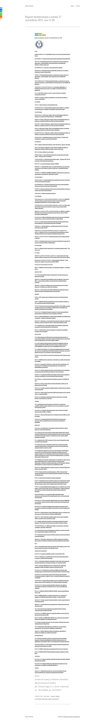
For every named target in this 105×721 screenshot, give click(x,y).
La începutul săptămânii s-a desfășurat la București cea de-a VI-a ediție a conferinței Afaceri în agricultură (50, 89)
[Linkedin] (37, 35)
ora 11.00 (36, 698)
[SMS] (42, 35)
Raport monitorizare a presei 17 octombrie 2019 (49, 698)
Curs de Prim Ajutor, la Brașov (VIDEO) (50, 163)
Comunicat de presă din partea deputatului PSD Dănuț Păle (56, 58)
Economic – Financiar (55, 696)
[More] (45, 35)
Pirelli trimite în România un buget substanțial (50, 478)
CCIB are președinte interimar (48, 193)
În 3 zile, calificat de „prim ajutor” (46, 152)
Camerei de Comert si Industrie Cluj (71, 716)
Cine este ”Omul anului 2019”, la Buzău (53, 67)
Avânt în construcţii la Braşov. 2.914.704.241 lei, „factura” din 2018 (54, 144)
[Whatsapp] (38, 35)
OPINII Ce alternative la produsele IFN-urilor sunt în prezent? (53, 649)
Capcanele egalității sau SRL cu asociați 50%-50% (53, 553)
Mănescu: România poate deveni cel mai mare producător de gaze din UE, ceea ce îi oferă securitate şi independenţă (52, 213)
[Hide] (0, 19)
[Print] (40, 35)
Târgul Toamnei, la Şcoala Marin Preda (48, 104)
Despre (72, 6)
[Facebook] (35, 35)
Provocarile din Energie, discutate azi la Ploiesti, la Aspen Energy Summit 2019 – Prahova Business (52, 207)
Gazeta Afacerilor (29, 6)
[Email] (43, 35)
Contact (78, 6)
